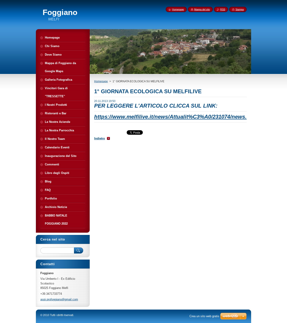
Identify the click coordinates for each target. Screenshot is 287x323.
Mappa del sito (202, 9)
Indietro (99, 138)
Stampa (239, 9)
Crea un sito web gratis (204, 316)
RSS (222, 9)
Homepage (101, 81)
